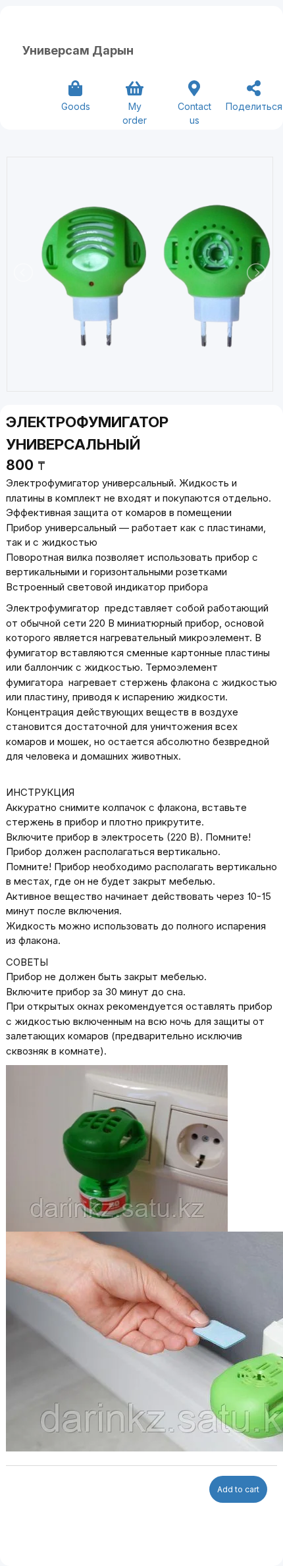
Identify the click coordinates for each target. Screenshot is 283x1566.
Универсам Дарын (78, 50)
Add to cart (238, 1489)
